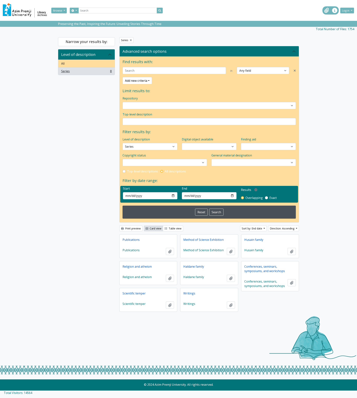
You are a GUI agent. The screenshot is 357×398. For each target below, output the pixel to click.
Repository (130, 98)
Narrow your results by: (86, 41)
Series (86, 72)
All (63, 63)
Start (126, 188)
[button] (326, 10)
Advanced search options (145, 51)
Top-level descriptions (142, 171)
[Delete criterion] (295, 70)
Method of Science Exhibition (203, 240)
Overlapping (254, 198)
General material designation (231, 155)
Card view (155, 228)
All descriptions (175, 171)
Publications (131, 240)
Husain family (253, 240)
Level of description (78, 54)
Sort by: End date (252, 228)
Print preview (132, 228)
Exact (273, 198)
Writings (189, 293)
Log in (346, 10)
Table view (174, 228)
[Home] (26, 10)
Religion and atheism (137, 266)
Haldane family (193, 266)
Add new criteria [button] (136, 81)
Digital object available (197, 139)
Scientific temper (134, 293)
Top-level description (137, 114)
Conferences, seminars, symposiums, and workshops (264, 268)
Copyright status (134, 155)
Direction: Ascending (282, 228)
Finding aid (248, 139)
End (184, 188)
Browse (58, 10)
